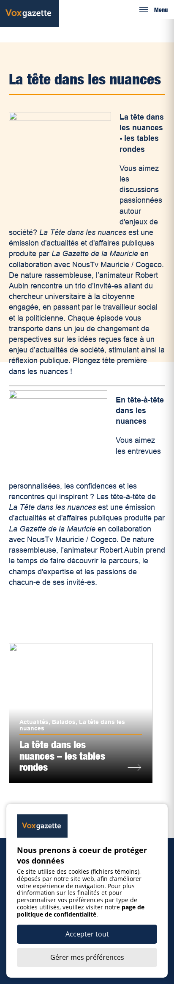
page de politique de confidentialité (80, 910)
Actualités (34, 721)
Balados (64, 721)
